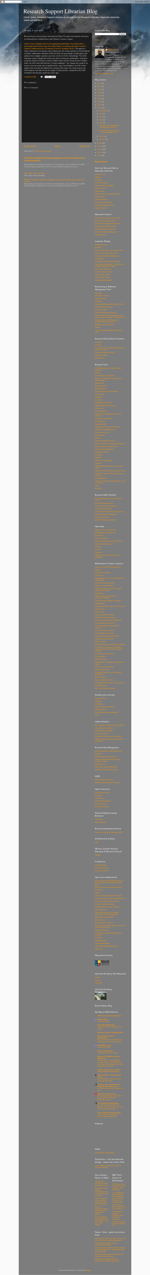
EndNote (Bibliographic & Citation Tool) (109, 304)
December (103, 110)
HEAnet (98, 855)
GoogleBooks (100, 603)
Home (57, 146)
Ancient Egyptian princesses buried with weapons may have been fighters (102, 1221)
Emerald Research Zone (104, 503)
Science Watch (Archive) (104, 680)
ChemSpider (99, 394)
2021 (100, 92)
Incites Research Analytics (104, 615)
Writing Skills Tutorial (102, 277)
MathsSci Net (100, 435)
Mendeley (98, 704)
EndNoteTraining (101, 245)
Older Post (84, 146)
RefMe (97, 327)
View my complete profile (104, 73)
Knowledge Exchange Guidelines (107, 636)
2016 (100, 108)
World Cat (98, 488)
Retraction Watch (101, 355)
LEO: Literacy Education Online (106, 253)
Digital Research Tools (103, 403)
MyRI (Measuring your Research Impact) (110, 644)
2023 (100, 86)
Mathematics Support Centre (105, 226)
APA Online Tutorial (102, 296)
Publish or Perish (101, 659)
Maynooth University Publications (105, 1037)
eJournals (98, 180)
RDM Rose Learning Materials (106, 767)
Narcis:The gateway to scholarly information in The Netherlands (107, 913)
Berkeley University (102, 792)
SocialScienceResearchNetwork (106, 712)
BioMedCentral (100, 389)
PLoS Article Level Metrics (104, 654)
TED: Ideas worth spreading (34, 173)
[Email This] (46, 77)
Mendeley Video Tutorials (104, 325)
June (101, 117)
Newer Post (30, 146)
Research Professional (103, 202)
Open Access (100, 197)
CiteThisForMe (100, 298)
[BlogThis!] (48, 77)
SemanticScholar (101, 478)
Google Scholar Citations (104, 728)
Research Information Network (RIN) (108, 832)
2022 (100, 89)
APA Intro (98, 293)
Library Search (100, 188)
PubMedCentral (101, 940)
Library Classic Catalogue (104, 185)
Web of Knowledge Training (105, 520)
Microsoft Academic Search (105, 441)
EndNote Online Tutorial (104, 307)
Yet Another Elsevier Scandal (107, 1053)
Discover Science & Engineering (110, 1032)
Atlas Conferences (102, 868)
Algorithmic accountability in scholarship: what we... (109, 126)
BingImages (99, 383)
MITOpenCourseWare (103, 801)
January (102, 139)
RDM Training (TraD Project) (105, 757)
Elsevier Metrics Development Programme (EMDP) (106, 597)
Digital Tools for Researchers (105, 530)
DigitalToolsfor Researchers (105, 405)
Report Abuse (101, 162)
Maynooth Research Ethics (105, 352)
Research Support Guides (104, 205)
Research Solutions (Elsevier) (106, 514)
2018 (100, 102)
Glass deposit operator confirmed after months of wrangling (118, 1215)
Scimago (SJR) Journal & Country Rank (109, 683)
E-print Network (100, 411)
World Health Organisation (104, 1153)
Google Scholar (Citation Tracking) (107, 601)
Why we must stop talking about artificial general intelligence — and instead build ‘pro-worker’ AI (110, 1249)
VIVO (97, 715)
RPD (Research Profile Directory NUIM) (109, 725)
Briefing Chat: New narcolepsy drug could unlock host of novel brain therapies (110, 1239)
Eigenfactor (99, 593)
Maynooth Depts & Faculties (105, 229)
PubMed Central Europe (104, 460)
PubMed (98, 458)
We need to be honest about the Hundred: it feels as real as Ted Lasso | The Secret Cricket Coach (110, 1107)
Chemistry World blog (106, 1025)
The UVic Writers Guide (103, 272)
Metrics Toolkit (100, 642)
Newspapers (99, 191)
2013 (100, 149)
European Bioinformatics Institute (107, 907)
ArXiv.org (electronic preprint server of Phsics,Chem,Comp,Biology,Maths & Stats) (109, 882)
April (101, 123)
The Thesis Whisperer (103, 269)
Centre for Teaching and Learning (107, 218)
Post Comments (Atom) (43, 151)
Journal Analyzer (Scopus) (104, 623)
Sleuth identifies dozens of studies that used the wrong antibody (109, 1255)
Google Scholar (100, 424)
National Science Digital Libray (106, 446)
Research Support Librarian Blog (60, 11)
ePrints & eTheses (102, 183)
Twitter (97, 977)
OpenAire (98, 552)
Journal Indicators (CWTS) (105, 630)
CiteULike (98, 301)
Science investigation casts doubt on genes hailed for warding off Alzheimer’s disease (109, 1097)
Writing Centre (100, 235)
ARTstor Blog (102, 1019)
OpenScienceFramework (104, 544)
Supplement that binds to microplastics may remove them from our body (102, 1191)
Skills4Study (99, 259)
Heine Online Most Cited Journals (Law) (109, 606)
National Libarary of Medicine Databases (110, 444)
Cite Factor (99, 575)
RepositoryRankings (102, 943)
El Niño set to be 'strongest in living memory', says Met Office (119, 1187)
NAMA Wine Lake (104, 1045)
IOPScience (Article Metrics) (105, 617)
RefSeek (98, 463)
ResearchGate (100, 709)
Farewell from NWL (103, 1047)
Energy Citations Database (105, 904)
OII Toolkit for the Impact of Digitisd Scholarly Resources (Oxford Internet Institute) (108, 649)
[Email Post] (41, 77)
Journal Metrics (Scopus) (104, 633)
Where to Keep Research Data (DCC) (109, 541)
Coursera (98, 795)
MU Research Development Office (107, 223)
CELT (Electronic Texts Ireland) (106, 391)
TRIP (97, 486)
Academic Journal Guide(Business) (108, 567)
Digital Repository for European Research (110, 898)
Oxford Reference (101, 199)
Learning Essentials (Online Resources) (109, 511)
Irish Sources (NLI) (102, 432)
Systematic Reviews (102, 517)
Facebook (98, 983)
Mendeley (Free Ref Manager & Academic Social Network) (106, 321)
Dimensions (99, 408)
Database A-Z (100, 174)
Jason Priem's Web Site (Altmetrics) (108, 620)
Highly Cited (99, 609)
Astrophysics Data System (104, 375)
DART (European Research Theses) (108, 896)
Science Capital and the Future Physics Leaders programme (107, 1115)
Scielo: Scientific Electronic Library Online (110, 471)
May (101, 120)
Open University (101, 804)
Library (97, 980)
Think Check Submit (102, 274)
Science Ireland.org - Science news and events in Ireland (109, 1070)
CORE (97, 893)
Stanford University (102, 806)
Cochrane (98, 342)
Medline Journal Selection (104, 639)
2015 (100, 143)
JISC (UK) (98, 819)
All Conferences (101, 865)
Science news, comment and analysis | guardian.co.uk (108, 1085)
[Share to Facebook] (52, 77)
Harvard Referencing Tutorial (105, 312)
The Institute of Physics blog (109, 1113)
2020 (100, 96)
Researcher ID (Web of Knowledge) (108, 736)
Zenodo (98, 549)
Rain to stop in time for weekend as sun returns (118, 1207)
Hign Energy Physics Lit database (107, 427)
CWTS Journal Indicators (104, 586)
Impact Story (99, 612)
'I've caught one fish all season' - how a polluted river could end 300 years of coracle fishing (118, 1197)
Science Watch (100, 677)
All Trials (98, 345)
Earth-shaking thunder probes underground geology (106, 1244)
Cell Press (98, 890)
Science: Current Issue (106, 1094)
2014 (100, 146)
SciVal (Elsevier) (101, 685)
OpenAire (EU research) (104, 923)
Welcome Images (101, 538)
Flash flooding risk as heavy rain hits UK (119, 1223)
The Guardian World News (107, 1103)
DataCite (98, 754)
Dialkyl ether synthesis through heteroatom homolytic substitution (107, 1260)
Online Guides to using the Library (107, 194)
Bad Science (99, 358)
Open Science (100, 920)
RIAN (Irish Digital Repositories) (106, 946)
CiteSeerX (98, 397)
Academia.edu (100, 698)
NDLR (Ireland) (100, 822)
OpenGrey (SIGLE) (102, 452)
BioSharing (99, 535)
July (101, 114)
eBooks (97, 177)
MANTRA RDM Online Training (106, 770)
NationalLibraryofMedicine (104, 449)
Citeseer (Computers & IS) (104, 583)
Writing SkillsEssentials (103, 280)
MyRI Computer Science (104, 780)
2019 (100, 99)
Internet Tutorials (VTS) (103, 509)
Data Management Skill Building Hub (108, 751)
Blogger (88, 1270)
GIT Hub (98, 547)
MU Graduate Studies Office (105, 221)
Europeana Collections (103, 418)
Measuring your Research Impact (107, 782)
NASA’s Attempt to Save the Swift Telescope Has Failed (109, 1080)
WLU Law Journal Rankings (105, 688)
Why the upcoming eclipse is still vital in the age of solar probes (101, 1210)
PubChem (98, 455)
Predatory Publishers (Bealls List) (107, 256)
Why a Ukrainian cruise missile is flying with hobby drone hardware (101, 1201)
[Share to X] (50, 77)
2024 (100, 83)
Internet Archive (101, 910)
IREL (97, 842)
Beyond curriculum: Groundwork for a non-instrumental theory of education (110, 1041)
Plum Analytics (100, 656)
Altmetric (98, 570)
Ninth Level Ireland (104, 1051)
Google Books (100, 421)
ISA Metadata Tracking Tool (105, 533)
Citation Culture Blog (102, 573)
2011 (99, 155)
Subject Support (101, 208)
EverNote (98, 247)
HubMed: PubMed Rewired (105, 430)
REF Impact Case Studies (104, 667)
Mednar (98, 438)
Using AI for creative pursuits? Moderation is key (101, 1183)
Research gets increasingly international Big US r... (109, 131)
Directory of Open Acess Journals (107, 901)
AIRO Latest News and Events (109, 1016)
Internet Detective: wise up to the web (109, 250)
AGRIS (97, 373)
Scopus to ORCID (101, 733)
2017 (100, 105)
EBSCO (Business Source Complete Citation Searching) (108, 589)
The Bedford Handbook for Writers (107, 261)
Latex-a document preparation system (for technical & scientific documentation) (110, 316)
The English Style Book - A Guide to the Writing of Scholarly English (109, 265)
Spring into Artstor (103, 1021)
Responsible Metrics (102, 670)
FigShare (98, 701)
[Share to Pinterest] (55, 77)
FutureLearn (99, 798)
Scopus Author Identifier (104, 731)
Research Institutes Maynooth (106, 232)
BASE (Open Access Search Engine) (108, 887)
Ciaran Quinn (113, 50)
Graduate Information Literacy (106, 506)
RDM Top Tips (100, 764)
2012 (100, 152)
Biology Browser (101, 386)
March (102, 136)
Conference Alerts (101, 871)
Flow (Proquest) (101, 310)
